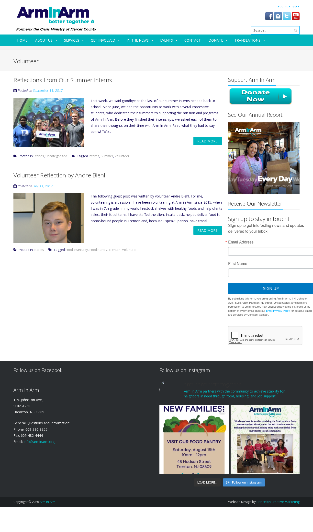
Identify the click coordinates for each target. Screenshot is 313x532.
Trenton (115, 249)
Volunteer (122, 156)
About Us (44, 40)
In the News (138, 40)
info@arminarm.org (39, 441)
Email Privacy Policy (278, 310)
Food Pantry (98, 249)
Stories (39, 156)
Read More (207, 141)
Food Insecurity (77, 249)
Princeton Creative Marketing (278, 501)
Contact (192, 40)
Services (71, 40)
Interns (94, 156)
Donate (216, 40)
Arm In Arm (48, 501)
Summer (107, 156)
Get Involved (103, 40)
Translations (247, 40)
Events (166, 40)
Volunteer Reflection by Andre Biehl (59, 175)
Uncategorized (56, 156)
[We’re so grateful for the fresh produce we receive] (265, 439)
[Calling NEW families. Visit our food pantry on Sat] (193, 439)
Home (22, 40)
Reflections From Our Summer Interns (62, 80)
